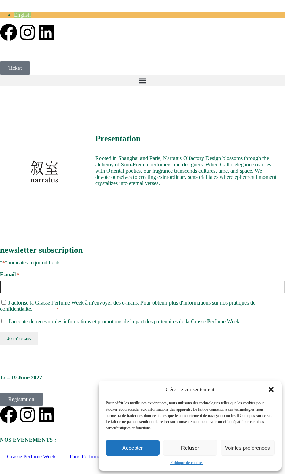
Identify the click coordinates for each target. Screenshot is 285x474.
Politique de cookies (186, 462)
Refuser (190, 448)
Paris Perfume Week (92, 456)
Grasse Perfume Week (31, 456)
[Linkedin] (46, 32)
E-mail (9, 274)
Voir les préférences (247, 448)
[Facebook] (8, 32)
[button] (271, 389)
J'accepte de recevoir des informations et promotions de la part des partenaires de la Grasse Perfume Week (123, 321)
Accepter (132, 448)
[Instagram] (27, 32)
